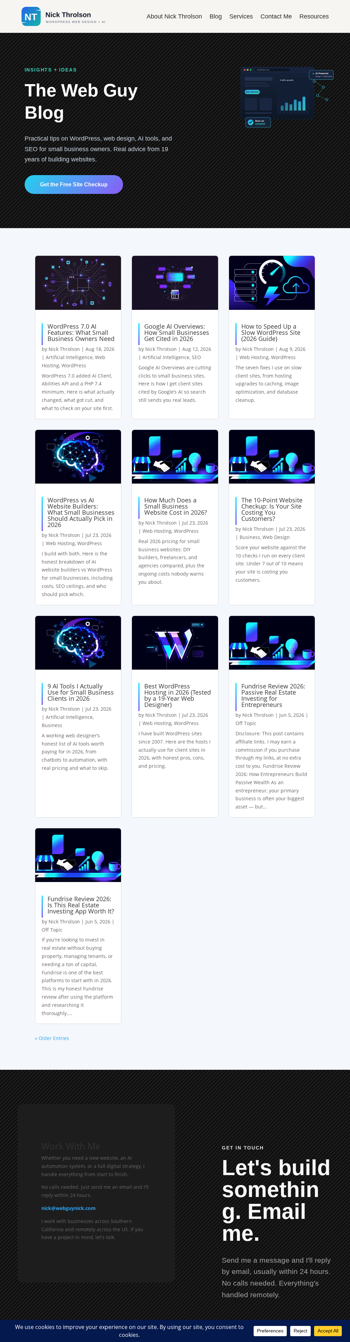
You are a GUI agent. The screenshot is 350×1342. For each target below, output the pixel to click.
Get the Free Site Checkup (74, 184)
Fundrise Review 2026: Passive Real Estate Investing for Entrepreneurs (273, 695)
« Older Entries (52, 1038)
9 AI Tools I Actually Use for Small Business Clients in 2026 (81, 692)
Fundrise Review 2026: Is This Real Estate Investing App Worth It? (81, 905)
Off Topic (245, 723)
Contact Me (276, 16)
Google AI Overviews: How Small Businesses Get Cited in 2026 (176, 332)
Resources (314, 16)
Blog (216, 16)
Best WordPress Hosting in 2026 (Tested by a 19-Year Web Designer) (177, 695)
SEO (196, 357)
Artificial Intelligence (69, 357)
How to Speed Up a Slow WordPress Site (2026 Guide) (270, 332)
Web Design (276, 537)
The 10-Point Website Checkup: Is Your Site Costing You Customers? (271, 509)
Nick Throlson (64, 349)
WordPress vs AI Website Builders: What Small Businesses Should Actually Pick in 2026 (81, 512)
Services (241, 16)
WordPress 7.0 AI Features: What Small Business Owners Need (81, 332)
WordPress (74, 365)
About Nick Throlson (174, 16)
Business (250, 537)
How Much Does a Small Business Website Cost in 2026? (175, 506)
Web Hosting (254, 357)
